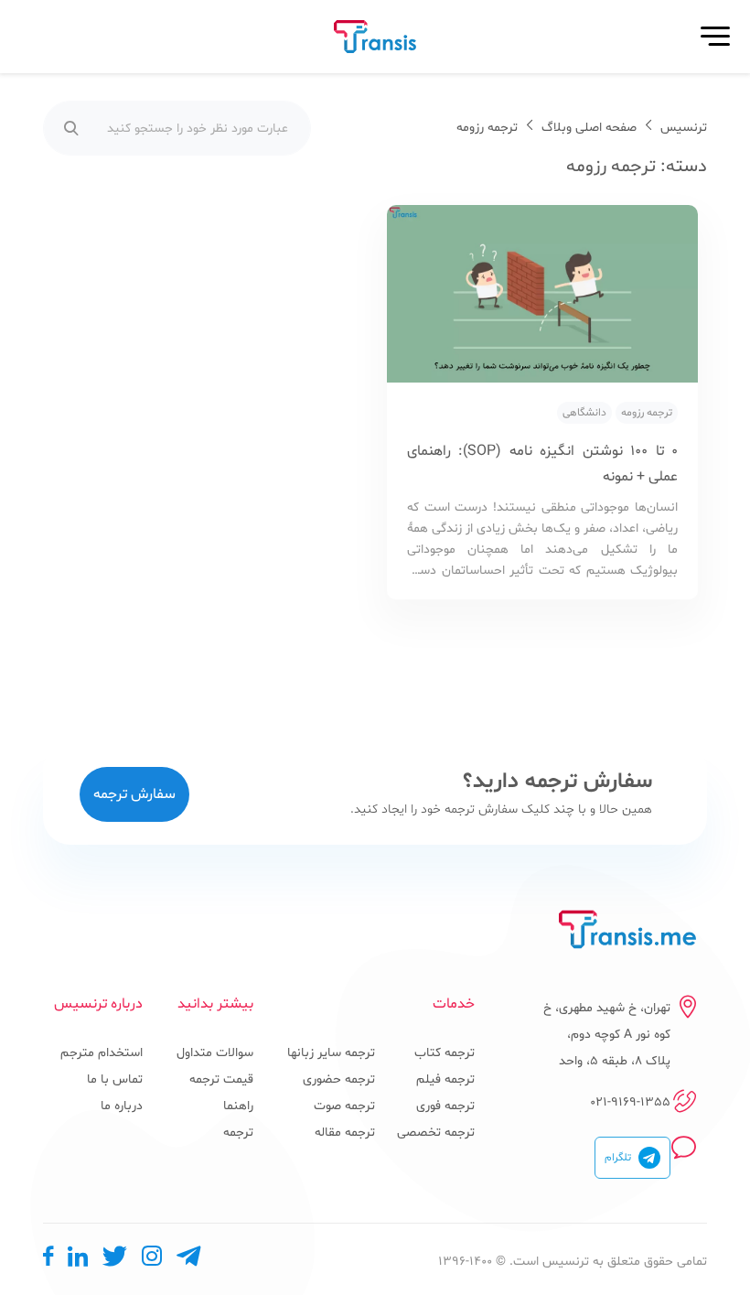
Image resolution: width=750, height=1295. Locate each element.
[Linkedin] (78, 1261)
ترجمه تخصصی (436, 1132)
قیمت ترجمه (221, 1079)
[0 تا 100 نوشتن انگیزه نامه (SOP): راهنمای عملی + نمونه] (542, 298)
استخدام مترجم (101, 1053)
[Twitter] (114, 1261)
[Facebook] (48, 1261)
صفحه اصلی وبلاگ (589, 127)
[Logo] (627, 930)
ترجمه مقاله (345, 1132)
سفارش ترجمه (134, 794)
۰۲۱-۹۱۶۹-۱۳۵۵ (630, 1102)
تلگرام (618, 1157)
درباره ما (122, 1106)
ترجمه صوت (344, 1106)
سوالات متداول (215, 1053)
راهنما (238, 1106)
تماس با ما (115, 1079)
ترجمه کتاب (444, 1053)
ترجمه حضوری (339, 1079)
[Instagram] (152, 1261)
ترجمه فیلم (445, 1079)
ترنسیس (683, 127)
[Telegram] (188, 1261)
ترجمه (238, 1132)
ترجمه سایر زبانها (331, 1053)
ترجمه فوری (445, 1106)
